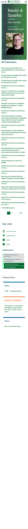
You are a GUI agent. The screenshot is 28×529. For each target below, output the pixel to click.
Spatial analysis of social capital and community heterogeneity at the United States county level (13, 132)
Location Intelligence (10, 267)
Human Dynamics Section (11, 264)
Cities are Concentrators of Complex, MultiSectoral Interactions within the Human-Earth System (13, 93)
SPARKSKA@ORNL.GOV (16, 29)
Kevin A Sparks (15, 13)
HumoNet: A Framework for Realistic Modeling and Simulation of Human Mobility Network (12, 105)
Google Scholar (10, 235)
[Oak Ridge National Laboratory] (14, 2)
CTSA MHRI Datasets (7, 208)
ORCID (8, 240)
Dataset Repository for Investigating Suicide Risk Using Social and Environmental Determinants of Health (13, 150)
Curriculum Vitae (11, 231)
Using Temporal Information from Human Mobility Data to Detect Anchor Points (13, 70)
